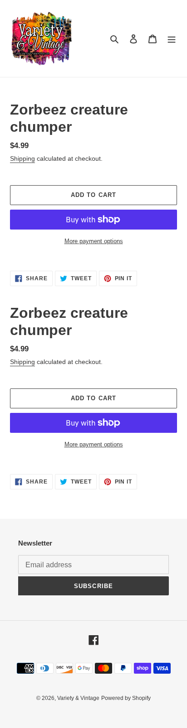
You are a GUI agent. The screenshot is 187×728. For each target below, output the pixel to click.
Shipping (22, 158)
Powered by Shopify (126, 698)
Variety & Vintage (78, 698)
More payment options (93, 241)
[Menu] (171, 38)
